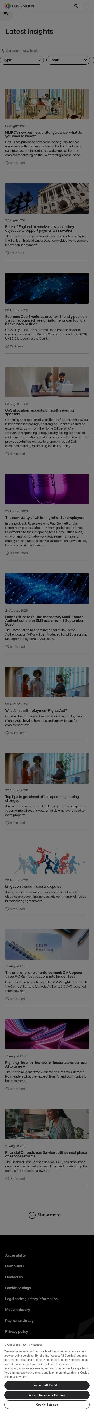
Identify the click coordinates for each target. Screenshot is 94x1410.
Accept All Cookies (47, 1385)
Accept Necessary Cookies (47, 1395)
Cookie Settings (47, 1404)
